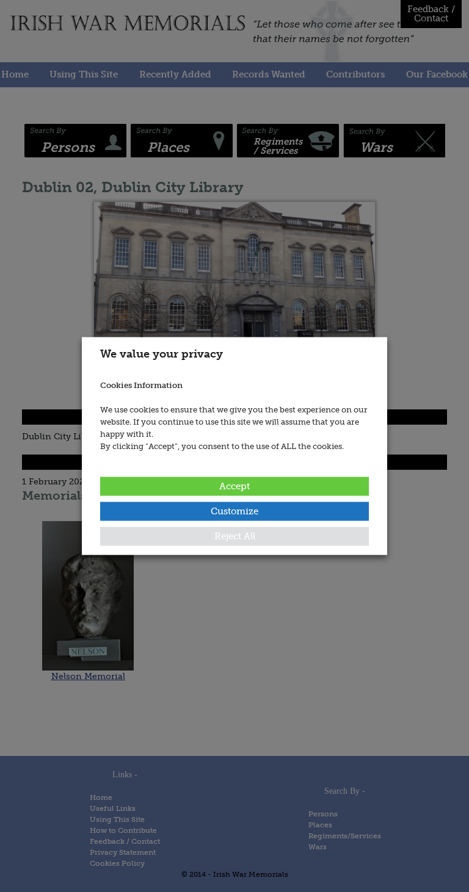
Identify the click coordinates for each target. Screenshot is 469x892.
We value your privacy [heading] (161, 354)
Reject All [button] (234, 535)
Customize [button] (234, 510)
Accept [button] (234, 485)
